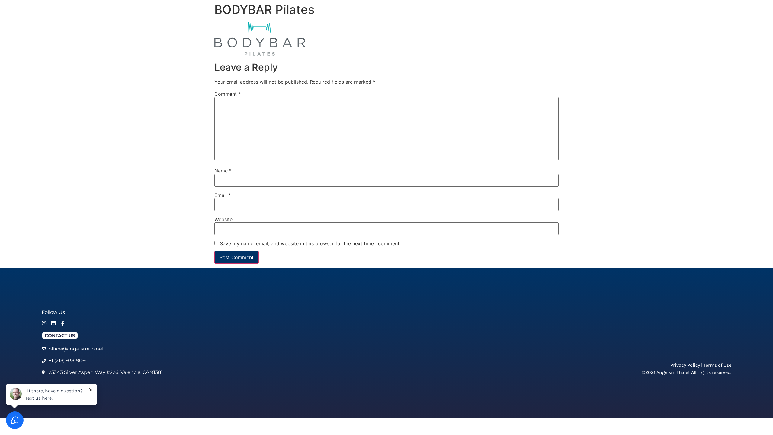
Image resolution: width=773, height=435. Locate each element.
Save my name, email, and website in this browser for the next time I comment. (310, 243)
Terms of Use (717, 365)
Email (222, 195)
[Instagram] (44, 323)
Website (223, 219)
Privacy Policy (685, 365)
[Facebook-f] (62, 323)
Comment (227, 94)
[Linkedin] (53, 323)
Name (223, 170)
